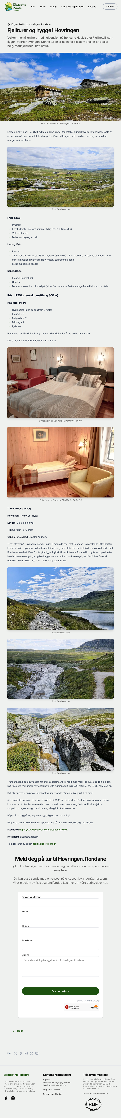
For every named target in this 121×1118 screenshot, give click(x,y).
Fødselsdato (27, 940)
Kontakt (110, 6)
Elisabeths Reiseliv (16, 1075)
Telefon (25, 926)
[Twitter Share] (15, 1053)
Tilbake (19, 1030)
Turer (43, 6)
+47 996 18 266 (58, 1085)
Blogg (53, 6)
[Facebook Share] (21, 1053)
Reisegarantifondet (102, 1079)
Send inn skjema (60, 991)
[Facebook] (6, 1098)
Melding (25, 955)
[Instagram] (13, 1098)
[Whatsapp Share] (31, 1053)
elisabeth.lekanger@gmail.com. (86, 878)
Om (33, 6)
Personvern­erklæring (52, 1094)
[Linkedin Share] (26, 1053)
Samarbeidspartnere (72, 6)
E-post (25, 911)
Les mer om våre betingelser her (85, 882)
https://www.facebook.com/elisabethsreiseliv (43, 829)
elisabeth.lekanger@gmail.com (57, 1082)
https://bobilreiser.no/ (44, 843)
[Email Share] (37, 1053)
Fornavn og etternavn (31, 897)
